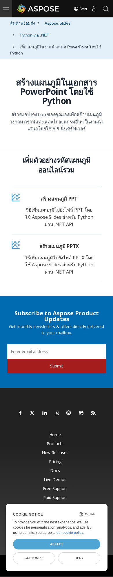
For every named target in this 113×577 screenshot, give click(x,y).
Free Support (55, 488)
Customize (34, 558)
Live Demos (55, 479)
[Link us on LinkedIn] (45, 413)
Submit (56, 366)
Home (55, 434)
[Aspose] (38, 8)
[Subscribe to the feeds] (93, 413)
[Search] (106, 8)
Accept (56, 544)
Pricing (55, 461)
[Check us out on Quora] (69, 413)
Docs (55, 470)
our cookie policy (70, 533)
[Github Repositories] (81, 413)
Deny (79, 558)
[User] (94, 8)
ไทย (83, 8)
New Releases (55, 452)
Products (55, 443)
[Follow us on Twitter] (33, 413)
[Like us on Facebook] (20, 413)
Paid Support (55, 497)
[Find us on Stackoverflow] (57, 413)
